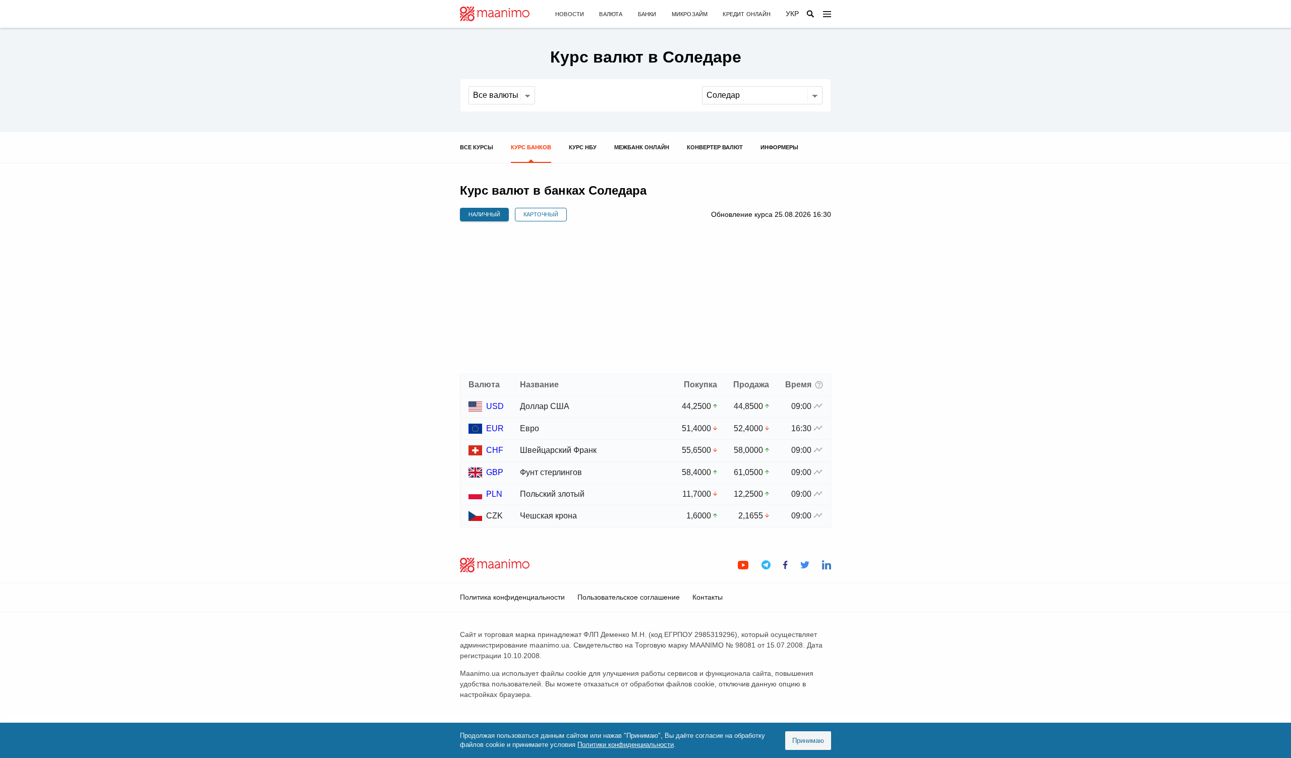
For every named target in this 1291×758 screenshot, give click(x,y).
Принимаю (808, 740)
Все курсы (476, 147)
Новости (569, 14)
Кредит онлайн (747, 14)
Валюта (610, 14)
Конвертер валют (715, 147)
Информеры (779, 147)
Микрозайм (690, 14)
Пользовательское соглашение (628, 597)
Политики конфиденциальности (625, 744)
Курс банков (531, 147)
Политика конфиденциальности (512, 597)
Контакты (707, 597)
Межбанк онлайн (641, 147)
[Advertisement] (645, 298)
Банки (647, 14)
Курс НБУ (583, 147)
